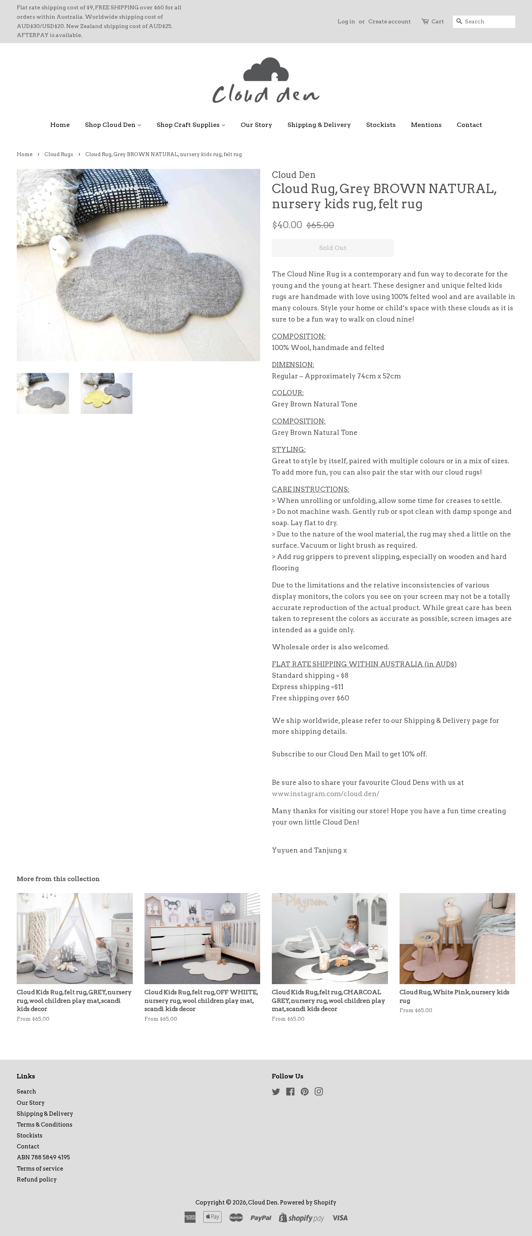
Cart (438, 21)
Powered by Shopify (308, 1202)
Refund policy (37, 1179)
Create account (389, 21)
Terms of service (40, 1168)
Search (26, 1091)
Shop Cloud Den (111, 124)
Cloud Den (263, 1202)
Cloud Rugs (58, 154)
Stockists (381, 124)
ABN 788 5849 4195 (43, 1157)
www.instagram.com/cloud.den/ (325, 794)
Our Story (256, 124)
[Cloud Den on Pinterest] (304, 1093)
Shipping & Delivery (319, 124)
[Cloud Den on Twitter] (276, 1093)
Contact (469, 124)
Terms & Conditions (44, 1124)
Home (60, 124)
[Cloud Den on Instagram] (318, 1093)
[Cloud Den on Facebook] (290, 1093)
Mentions (426, 124)
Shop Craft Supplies (189, 124)
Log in (346, 21)
